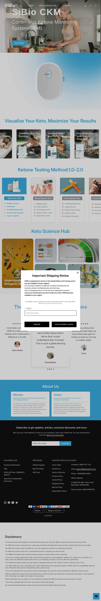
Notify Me (37, 324)
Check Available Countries (64, 324)
